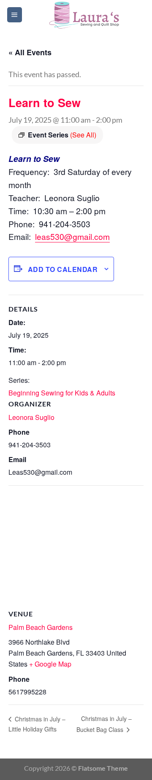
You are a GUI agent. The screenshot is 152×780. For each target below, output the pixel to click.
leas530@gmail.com (72, 236)
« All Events (30, 52)
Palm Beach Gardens (40, 627)
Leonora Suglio (31, 417)
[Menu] (14, 14)
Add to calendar (63, 269)
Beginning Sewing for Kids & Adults (61, 393)
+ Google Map (50, 664)
